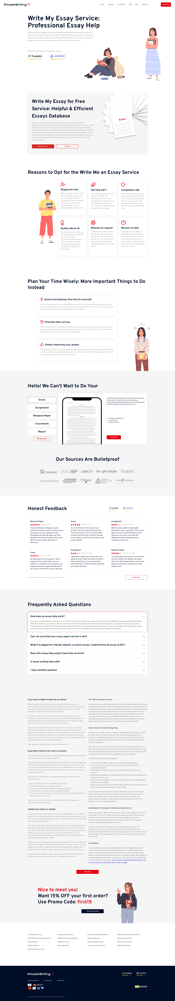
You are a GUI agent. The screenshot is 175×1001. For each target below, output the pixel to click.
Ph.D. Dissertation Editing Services (39, 938)
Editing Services (33, 945)
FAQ (130, 4)
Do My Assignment (94, 938)
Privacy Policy (48, 980)
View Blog (67, 146)
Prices (102, 4)
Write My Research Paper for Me (128, 935)
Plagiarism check (63, 942)
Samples (111, 4)
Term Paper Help (63, 945)
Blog (136, 4)
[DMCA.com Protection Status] (141, 986)
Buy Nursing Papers (124, 945)
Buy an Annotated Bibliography (98, 935)
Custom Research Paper (66, 935)
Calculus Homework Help (36, 949)
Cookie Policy (61, 980)
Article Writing (33, 942)
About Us (145, 4)
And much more (42, 439)
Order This (113, 437)
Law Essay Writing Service (96, 945)
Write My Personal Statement (67, 938)
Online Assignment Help (95, 942)
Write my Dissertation (124, 942)
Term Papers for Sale (35, 935)
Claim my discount (92, 911)
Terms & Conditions (33, 980)
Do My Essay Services (124, 938)
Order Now (165, 4)
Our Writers (121, 4)
